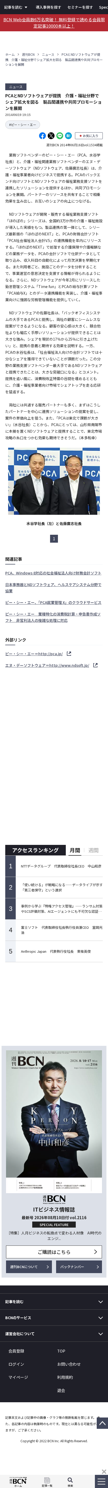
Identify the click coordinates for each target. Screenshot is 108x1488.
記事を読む (13, 7)
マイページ (18, 1377)
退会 (61, 1390)
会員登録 (16, 1351)
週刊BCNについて (24, 1266)
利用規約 (65, 1377)
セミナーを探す (80, 7)
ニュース (48, 54)
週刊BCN (28, 54)
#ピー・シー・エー (22, 124)
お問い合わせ (69, 1364)
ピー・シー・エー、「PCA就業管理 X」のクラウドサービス (53, 602)
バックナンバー (72, 1266)
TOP (61, 1351)
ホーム (10, 54)
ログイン (16, 1364)
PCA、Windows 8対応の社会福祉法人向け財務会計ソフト (53, 573)
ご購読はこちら (54, 1251)
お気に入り (91, 135)
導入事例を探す (48, 7)
